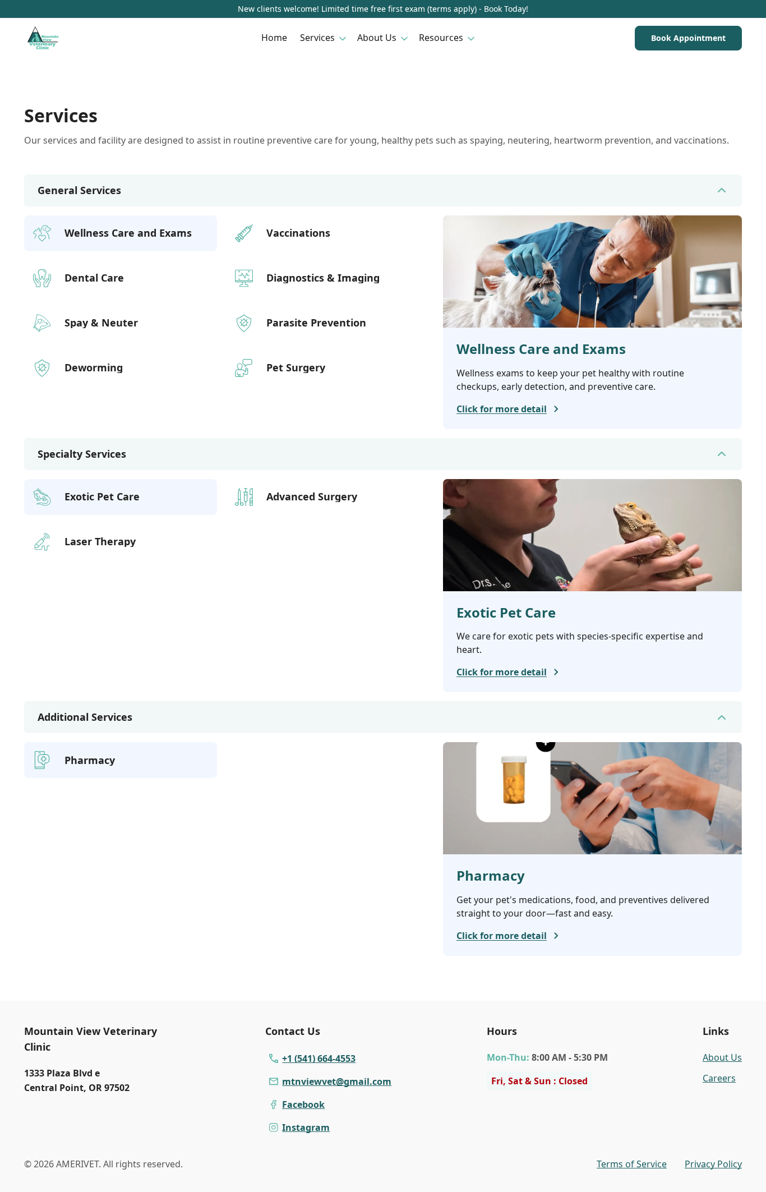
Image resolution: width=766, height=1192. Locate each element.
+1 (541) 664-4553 (319, 1058)
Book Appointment (688, 38)
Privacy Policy (713, 1164)
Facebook (303, 1104)
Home (274, 37)
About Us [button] (376, 37)
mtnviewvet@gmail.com (336, 1081)
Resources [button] (441, 37)
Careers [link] (719, 1078)
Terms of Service (632, 1164)
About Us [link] (722, 1057)
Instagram (306, 1127)
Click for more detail (501, 409)
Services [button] (317, 37)
